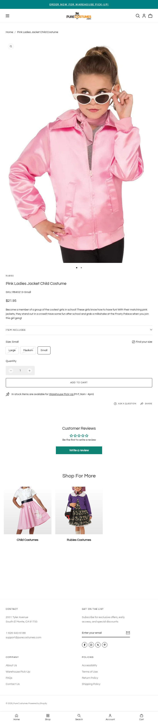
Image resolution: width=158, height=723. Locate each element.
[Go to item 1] (76, 267)
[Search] (138, 16)
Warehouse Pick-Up (61, 394)
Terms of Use (90, 671)
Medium (28, 351)
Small (44, 350)
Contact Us (13, 684)
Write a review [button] (79, 450)
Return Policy (90, 678)
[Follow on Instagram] (91, 645)
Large (12, 351)
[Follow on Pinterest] (104, 645)
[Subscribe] (128, 633)
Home (9, 32)
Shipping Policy (91, 684)
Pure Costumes (20, 703)
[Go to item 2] (81, 267)
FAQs (9, 678)
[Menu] (7, 15)
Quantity (11, 361)
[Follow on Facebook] (84, 645)
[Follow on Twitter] (98, 645)
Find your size (144, 342)
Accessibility (89, 665)
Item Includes (16, 330)
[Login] (144, 16)
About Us (11, 665)
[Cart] (150, 16)
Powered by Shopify (37, 703)
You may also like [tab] (79, 574)
